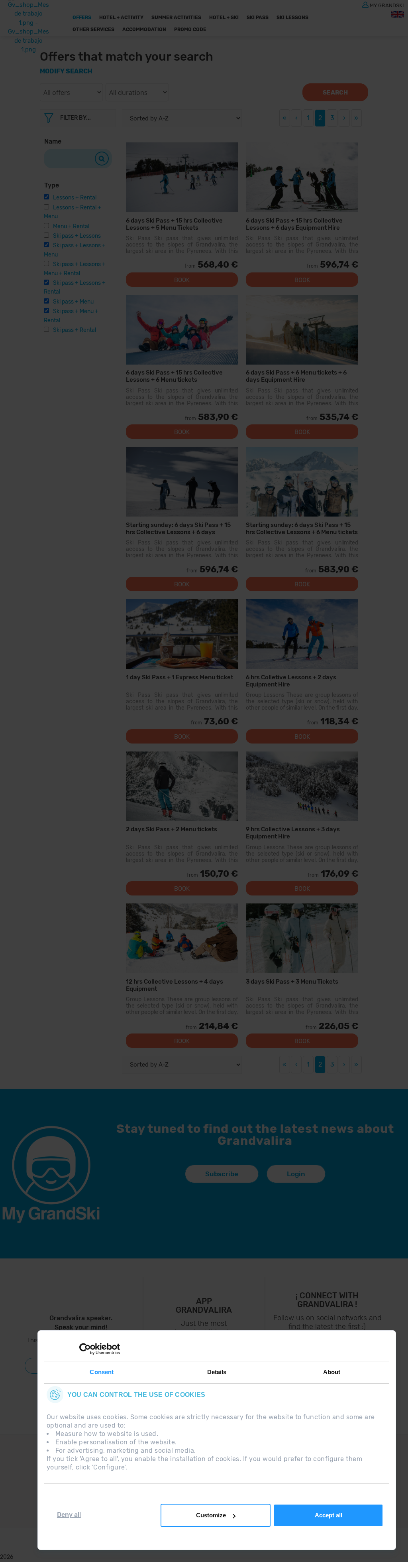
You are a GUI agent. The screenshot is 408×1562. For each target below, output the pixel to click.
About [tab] (332, 1372)
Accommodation (144, 29)
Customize (211, 1515)
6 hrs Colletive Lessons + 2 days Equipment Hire (291, 681)
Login (296, 1174)
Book (182, 280)
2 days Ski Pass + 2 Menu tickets (171, 829)
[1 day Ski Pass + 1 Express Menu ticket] (182, 634)
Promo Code (190, 29)
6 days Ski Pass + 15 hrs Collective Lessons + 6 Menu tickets (174, 376)
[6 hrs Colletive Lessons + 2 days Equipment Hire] (302, 634)
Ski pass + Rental (74, 330)
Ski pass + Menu (73, 301)
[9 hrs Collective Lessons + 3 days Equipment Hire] (302, 786)
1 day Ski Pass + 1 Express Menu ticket (179, 677)
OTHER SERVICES (93, 29)
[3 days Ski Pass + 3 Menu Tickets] (302, 938)
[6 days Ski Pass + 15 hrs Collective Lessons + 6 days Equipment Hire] (302, 177)
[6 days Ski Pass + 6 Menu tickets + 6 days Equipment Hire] (302, 330)
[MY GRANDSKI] (365, 4)
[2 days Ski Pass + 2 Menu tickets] (182, 786)
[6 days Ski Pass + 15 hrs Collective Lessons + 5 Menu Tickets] (182, 177)
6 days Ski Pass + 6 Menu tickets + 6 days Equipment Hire (296, 376)
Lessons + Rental (74, 197)
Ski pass (258, 17)
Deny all (69, 1515)
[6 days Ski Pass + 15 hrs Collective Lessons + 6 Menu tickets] (182, 330)
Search (335, 92)
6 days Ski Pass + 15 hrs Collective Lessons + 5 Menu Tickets (174, 224)
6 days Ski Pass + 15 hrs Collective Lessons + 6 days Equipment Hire (294, 224)
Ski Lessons (292, 17)
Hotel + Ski (224, 17)
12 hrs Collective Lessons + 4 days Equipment (174, 985)
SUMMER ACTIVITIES (176, 17)
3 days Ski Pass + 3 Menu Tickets (292, 981)
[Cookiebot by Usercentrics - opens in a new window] (85, 1349)
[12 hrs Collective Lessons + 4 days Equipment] (182, 938)
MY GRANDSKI (387, 5)
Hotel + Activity (121, 17)
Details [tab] (217, 1372)
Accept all (328, 1515)
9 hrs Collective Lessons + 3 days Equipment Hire (293, 833)
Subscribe (221, 1174)
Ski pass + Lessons (77, 236)
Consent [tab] (102, 1372)
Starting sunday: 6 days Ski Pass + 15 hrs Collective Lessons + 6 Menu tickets (302, 528)
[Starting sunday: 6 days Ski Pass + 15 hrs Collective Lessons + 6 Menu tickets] (302, 482)
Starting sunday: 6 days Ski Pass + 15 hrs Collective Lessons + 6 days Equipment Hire (178, 528)
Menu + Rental (71, 226)
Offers (82, 17)
